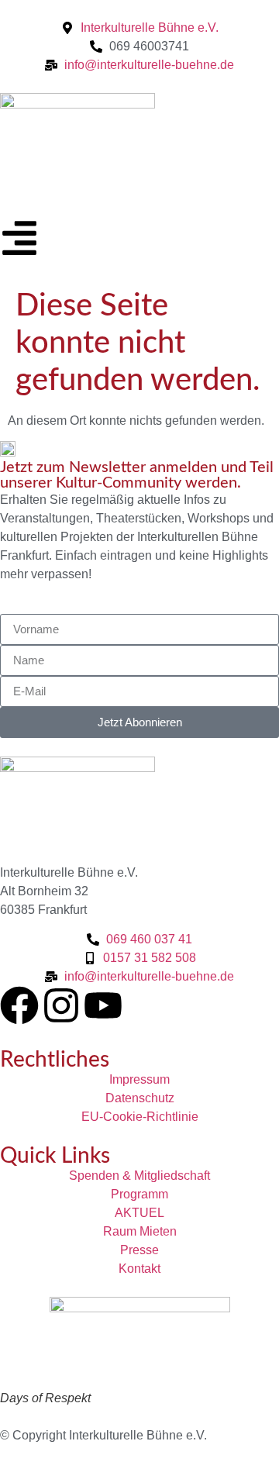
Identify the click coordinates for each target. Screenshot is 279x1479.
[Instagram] (61, 1005)
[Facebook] (19, 1005)
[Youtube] (103, 1005)
